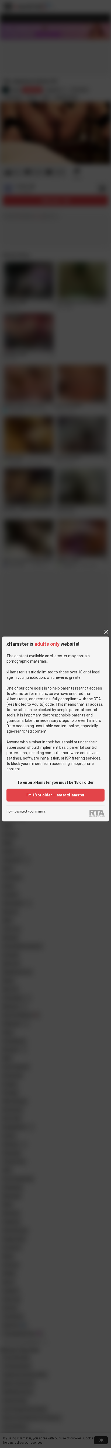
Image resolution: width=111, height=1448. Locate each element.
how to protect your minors (26, 811)
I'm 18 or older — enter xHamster (55, 795)
